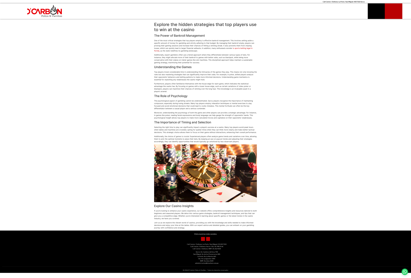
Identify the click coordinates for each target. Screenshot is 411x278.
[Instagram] (208, 239)
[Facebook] (203, 239)
